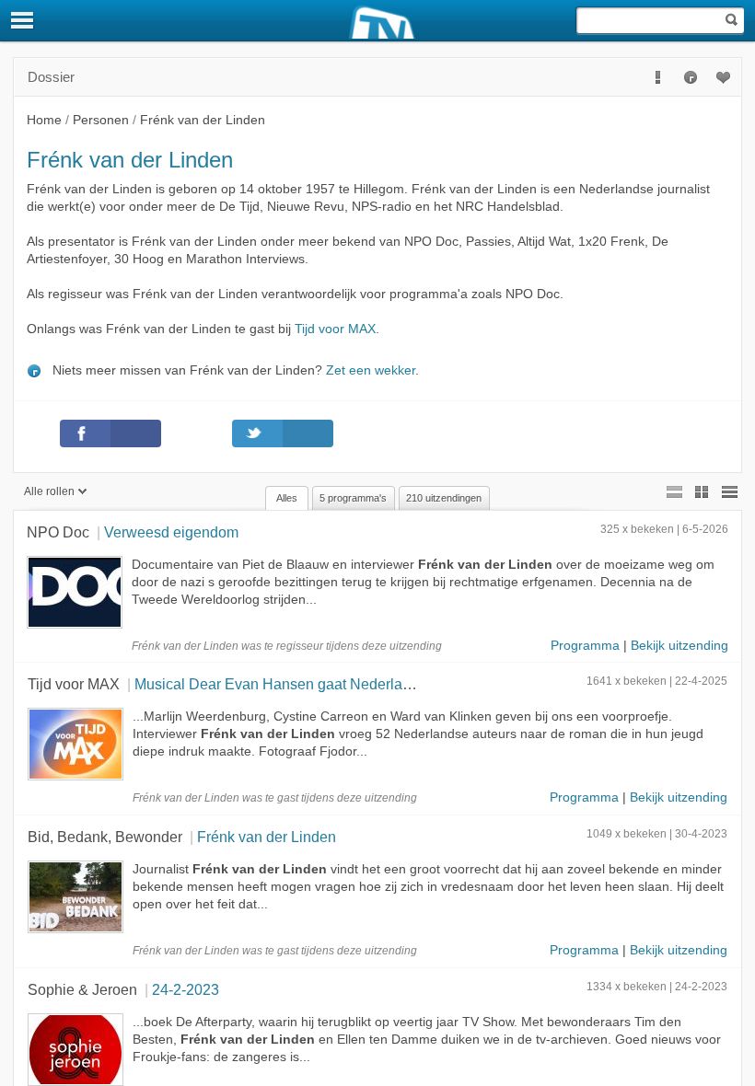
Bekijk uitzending (679, 646)
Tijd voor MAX (335, 329)
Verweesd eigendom (171, 532)
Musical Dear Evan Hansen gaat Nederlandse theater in (316, 684)
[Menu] (23, 20)
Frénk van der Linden (266, 836)
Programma (585, 646)
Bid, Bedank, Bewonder (105, 836)
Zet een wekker (370, 370)
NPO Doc (58, 532)
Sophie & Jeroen (82, 989)
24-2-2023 (185, 989)
